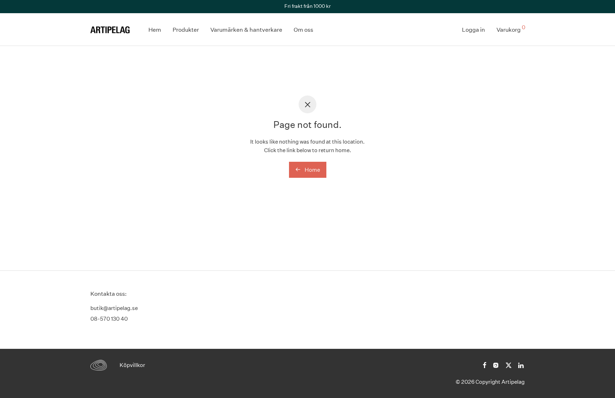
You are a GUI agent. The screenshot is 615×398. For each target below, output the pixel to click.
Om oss (303, 29)
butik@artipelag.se (114, 308)
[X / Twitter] (508, 364)
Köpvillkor (132, 365)
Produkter (186, 29)
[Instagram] (496, 364)
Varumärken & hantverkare (246, 29)
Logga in (473, 29)
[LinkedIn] (521, 364)
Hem (154, 29)
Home (312, 169)
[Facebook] (484, 364)
